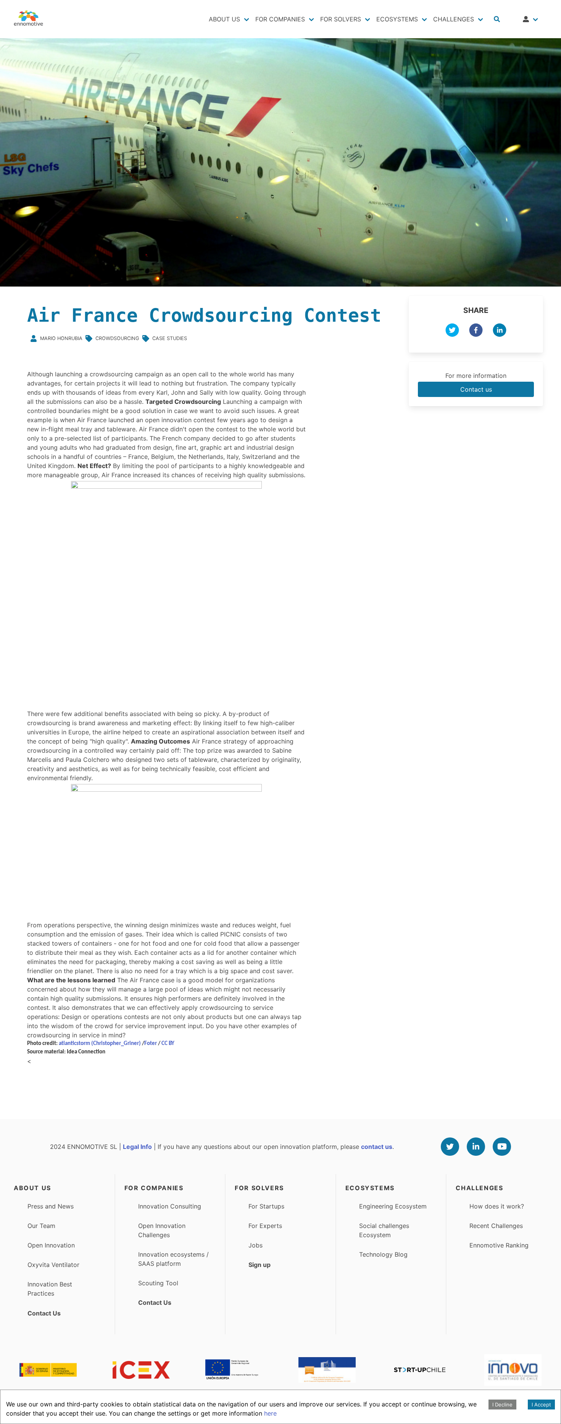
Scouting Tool (158, 1283)
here (270, 1413)
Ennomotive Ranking (499, 1245)
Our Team (41, 1226)
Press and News (50, 1206)
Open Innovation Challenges (161, 1230)
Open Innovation (51, 1245)
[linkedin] (499, 331)
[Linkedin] (476, 1146)
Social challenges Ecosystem (384, 1230)
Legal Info (137, 1146)
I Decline (502, 1404)
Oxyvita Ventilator (53, 1264)
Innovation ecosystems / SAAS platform (173, 1259)
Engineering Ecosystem (393, 1206)
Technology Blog (383, 1254)
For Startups (266, 1206)
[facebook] (476, 331)
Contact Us (44, 1313)
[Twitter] (450, 1146)
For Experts (265, 1226)
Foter (150, 1044)
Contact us (476, 389)
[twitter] (452, 331)
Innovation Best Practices (49, 1288)
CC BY (167, 1044)
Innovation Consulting (169, 1206)
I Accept (541, 1404)
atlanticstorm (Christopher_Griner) (100, 1044)
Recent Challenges (496, 1226)
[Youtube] (502, 1146)
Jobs (255, 1245)
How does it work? (496, 1206)
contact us (376, 1146)
